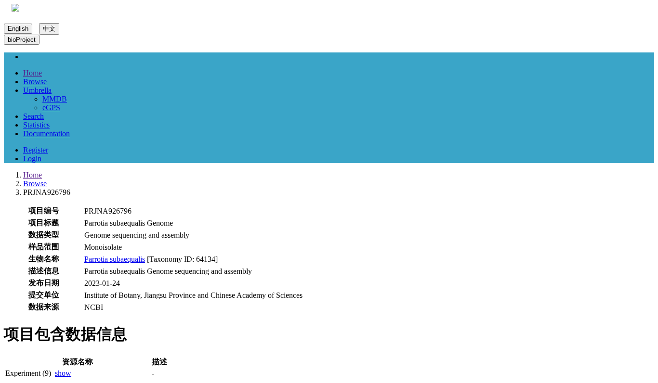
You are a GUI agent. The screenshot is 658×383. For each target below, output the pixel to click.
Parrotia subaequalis (114, 259)
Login (32, 158)
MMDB (54, 99)
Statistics (36, 125)
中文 (49, 28)
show (63, 373)
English (18, 28)
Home (32, 73)
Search (33, 116)
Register (35, 150)
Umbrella (37, 90)
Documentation (46, 133)
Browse (35, 81)
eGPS (51, 107)
